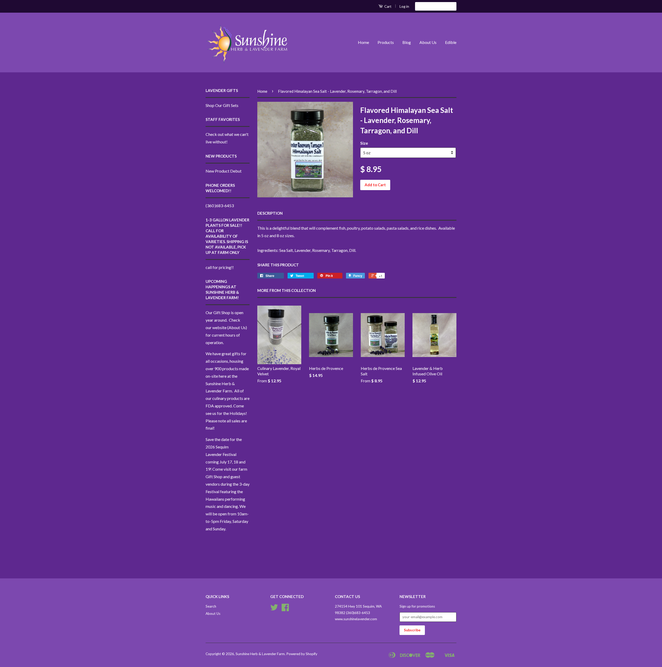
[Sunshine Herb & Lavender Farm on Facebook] (285, 609)
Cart (387, 6)
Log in (404, 6)
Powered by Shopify (301, 654)
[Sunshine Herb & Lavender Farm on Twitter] (274, 609)
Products (386, 42)
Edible (450, 42)
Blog (406, 42)
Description (270, 213)
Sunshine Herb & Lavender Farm (260, 654)
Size (364, 143)
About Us (428, 42)
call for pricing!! (220, 267)
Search (211, 606)
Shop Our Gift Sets (222, 105)
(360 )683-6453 (220, 205)
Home (363, 42)
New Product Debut (224, 170)
